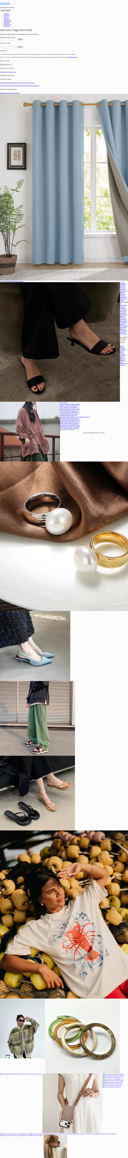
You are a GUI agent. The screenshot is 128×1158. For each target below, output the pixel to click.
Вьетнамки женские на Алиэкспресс (123, 313)
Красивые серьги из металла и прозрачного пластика (74, 417)
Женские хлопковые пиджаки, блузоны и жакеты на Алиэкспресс (123, 287)
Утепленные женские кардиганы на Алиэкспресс (124, 325)
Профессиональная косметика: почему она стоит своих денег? (17, 83)
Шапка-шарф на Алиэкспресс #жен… (70, 422)
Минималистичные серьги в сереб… (70, 409)
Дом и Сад (7, 16)
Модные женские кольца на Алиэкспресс (123, 295)
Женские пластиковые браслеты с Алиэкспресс (123, 331)
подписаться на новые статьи (8, 72)
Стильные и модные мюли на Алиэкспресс (12, 281)
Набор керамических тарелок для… (69, 410)
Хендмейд (6, 15)
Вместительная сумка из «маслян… (69, 428)
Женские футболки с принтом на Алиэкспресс (123, 319)
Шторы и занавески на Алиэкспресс (10, 93)
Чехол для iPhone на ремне (122, 360)
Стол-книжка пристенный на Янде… (70, 420)
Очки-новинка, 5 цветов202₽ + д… (69, 407)
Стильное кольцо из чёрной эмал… (69, 412)
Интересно (7, 23)
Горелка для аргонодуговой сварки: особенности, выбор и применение (19, 85)
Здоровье (6, 18)
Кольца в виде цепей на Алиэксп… (69, 423)
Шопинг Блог (7, 24)
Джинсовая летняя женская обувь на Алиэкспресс (124, 302)
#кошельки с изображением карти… (70, 425)
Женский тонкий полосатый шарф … (70, 426)
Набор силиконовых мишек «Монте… (70, 404)
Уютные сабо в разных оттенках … (69, 414)
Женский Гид (7, 20)
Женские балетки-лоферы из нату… (70, 405)
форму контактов (73, 57)
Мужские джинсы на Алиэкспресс (123, 308)
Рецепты (6, 13)
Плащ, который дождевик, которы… (123, 348)
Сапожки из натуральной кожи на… (70, 418)
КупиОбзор (7, 26)
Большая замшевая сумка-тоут (68, 415)
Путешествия (7, 21)
